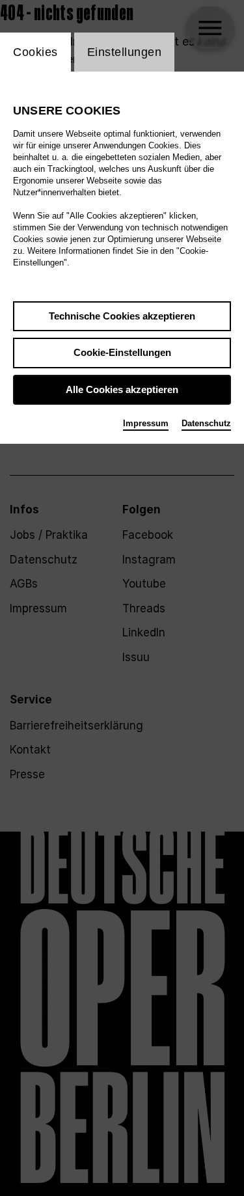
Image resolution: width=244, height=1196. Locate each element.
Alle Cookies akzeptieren (122, 389)
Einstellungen (124, 52)
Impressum (146, 423)
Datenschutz (206, 423)
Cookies (35, 52)
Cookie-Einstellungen (122, 352)
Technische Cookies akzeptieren (122, 315)
